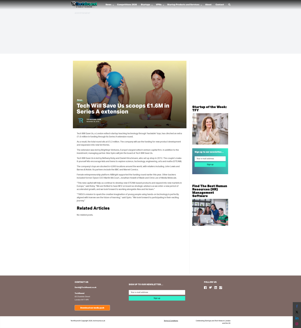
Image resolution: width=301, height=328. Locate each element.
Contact (220, 5)
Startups (145, 5)
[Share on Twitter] (297, 312)
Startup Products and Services (183, 5)
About (208, 5)
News (108, 5)
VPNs (159, 5)
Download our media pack (92, 307)
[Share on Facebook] (297, 306)
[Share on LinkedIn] (297, 318)
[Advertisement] (145, 32)
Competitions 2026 (127, 5)
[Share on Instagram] (297, 324)
